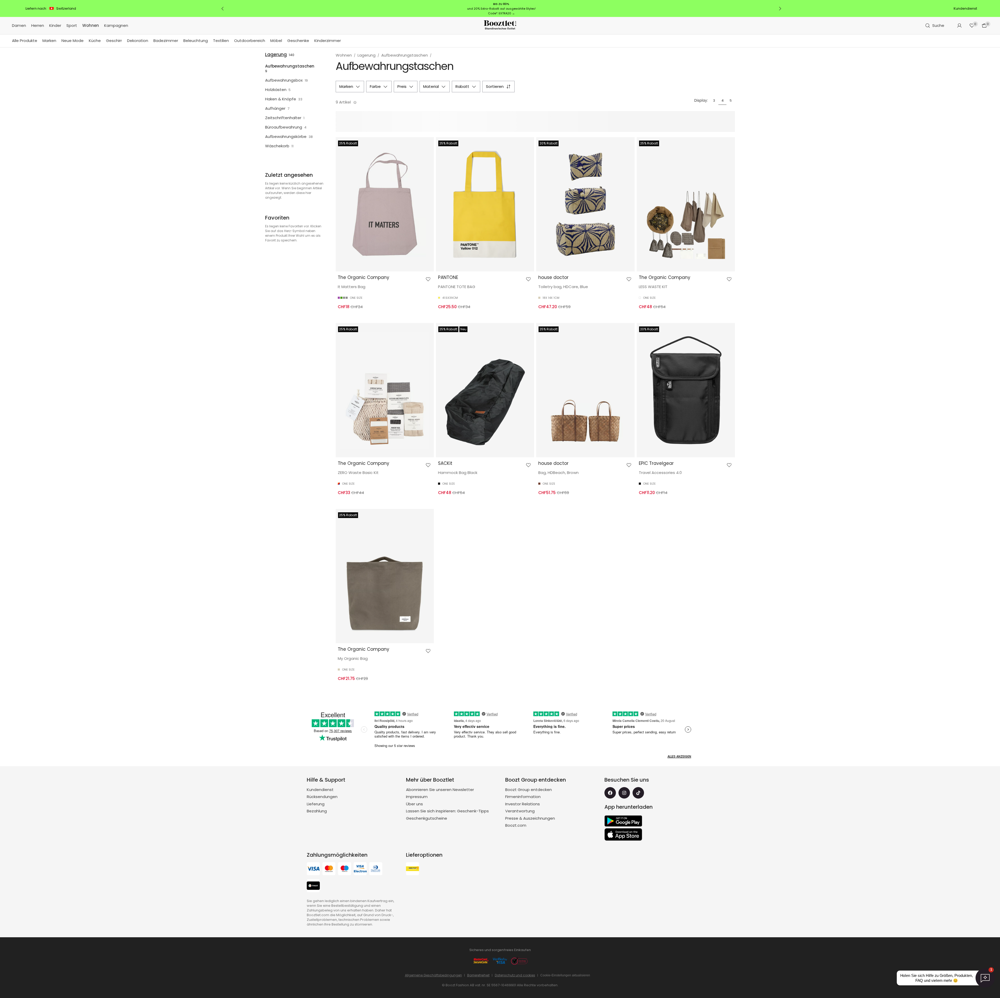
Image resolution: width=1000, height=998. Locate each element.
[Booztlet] (500, 25)
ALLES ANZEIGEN (679, 756)
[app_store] (623, 834)
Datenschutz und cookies (515, 975)
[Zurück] (222, 8)
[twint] (313, 886)
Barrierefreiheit (478, 975)
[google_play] (623, 821)
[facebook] (610, 793)
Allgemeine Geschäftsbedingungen (433, 975)
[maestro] (344, 869)
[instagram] (624, 793)
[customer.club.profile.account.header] (959, 25)
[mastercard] (328, 869)
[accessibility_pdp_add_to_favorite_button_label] (428, 279)
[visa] (313, 869)
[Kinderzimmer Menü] (343, 41)
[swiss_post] (412, 869)
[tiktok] (638, 793)
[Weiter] (780, 8)
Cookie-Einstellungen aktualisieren (565, 975)
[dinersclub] (375, 869)
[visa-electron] (360, 869)
